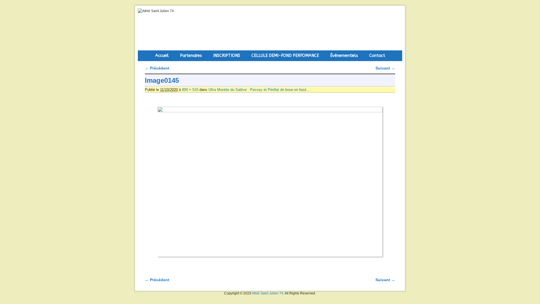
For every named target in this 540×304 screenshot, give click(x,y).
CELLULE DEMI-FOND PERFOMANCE (285, 55)
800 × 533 (190, 90)
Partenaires (191, 55)
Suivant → (385, 68)
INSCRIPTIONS (226, 55)
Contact (377, 55)
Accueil (162, 55)
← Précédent (157, 68)
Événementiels (344, 55)
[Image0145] (270, 182)
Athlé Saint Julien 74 (267, 293)
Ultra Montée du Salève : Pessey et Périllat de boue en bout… (259, 90)
